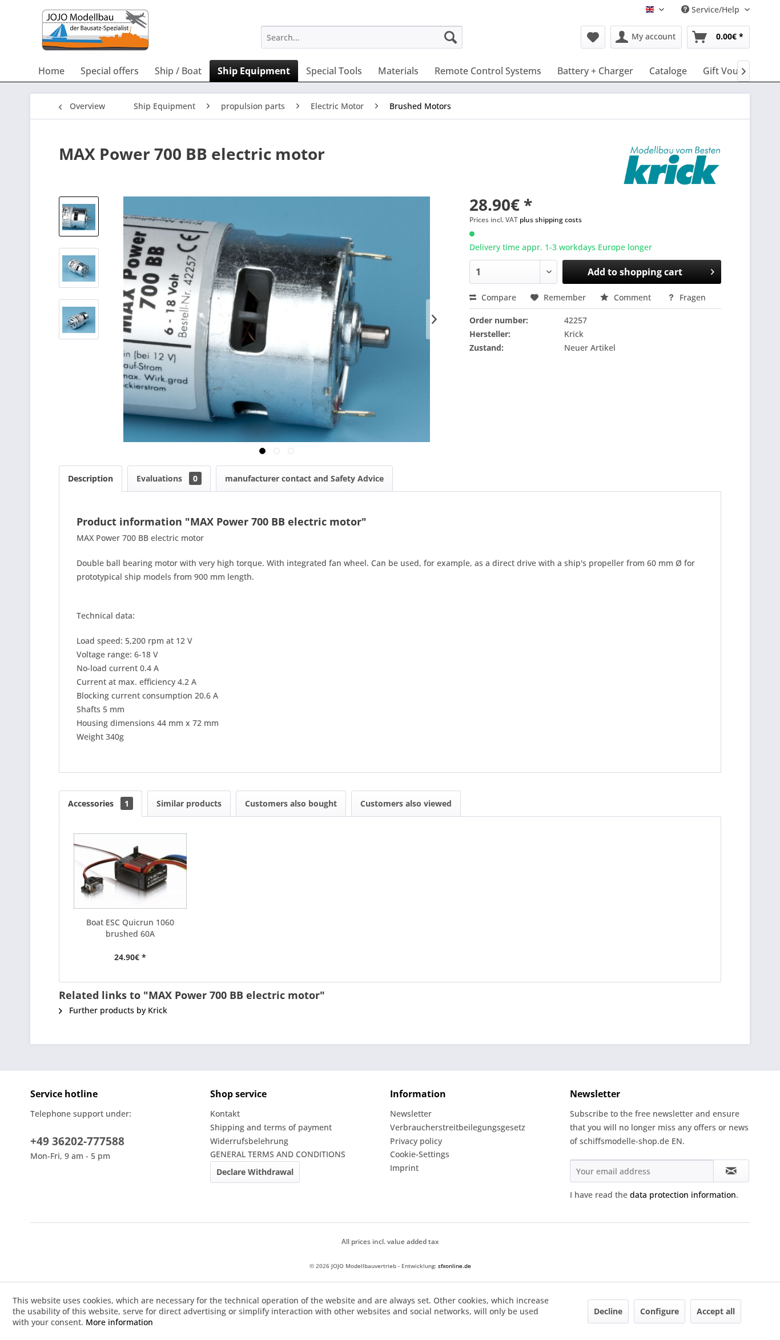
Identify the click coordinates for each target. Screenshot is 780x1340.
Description (90, 478)
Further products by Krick (117, 1010)
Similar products (189, 803)
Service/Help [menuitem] (715, 9)
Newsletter (411, 1113)
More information (119, 1322)
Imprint (404, 1167)
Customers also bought (291, 803)
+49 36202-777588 (77, 1141)
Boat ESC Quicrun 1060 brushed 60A (130, 928)
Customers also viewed (406, 803)
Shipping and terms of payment (271, 1127)
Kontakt (225, 1113)
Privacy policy (416, 1141)
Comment (632, 297)
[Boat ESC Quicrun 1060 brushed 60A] (130, 871)
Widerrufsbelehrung (249, 1141)
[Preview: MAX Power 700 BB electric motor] (79, 216)
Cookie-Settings (419, 1154)
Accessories (98, 803)
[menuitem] (362, 37)
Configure (659, 1311)
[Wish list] (593, 37)
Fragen (691, 297)
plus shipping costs (551, 219)
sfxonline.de (454, 1266)
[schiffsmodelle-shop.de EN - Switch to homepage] (141, 30)
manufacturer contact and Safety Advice (304, 478)
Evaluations (167, 478)
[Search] (451, 37)
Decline (608, 1311)
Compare (497, 297)
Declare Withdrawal (254, 1171)
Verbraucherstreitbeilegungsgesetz (457, 1127)
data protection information (683, 1194)
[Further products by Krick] (672, 165)
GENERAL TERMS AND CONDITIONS (277, 1154)
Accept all (716, 1311)
